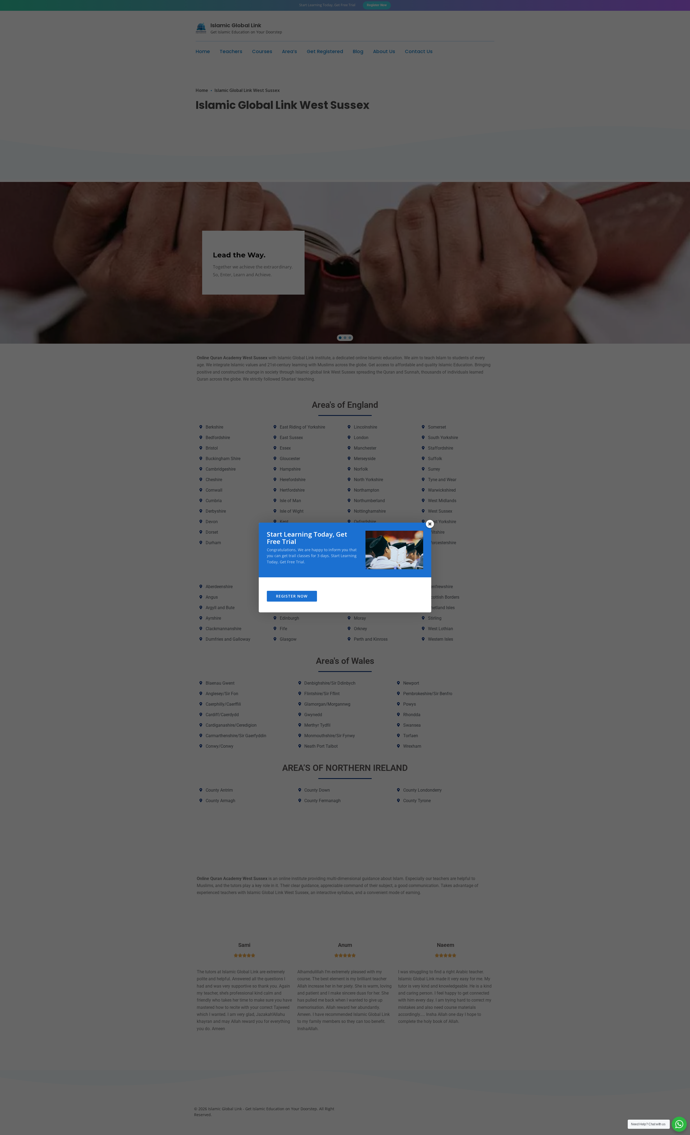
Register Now (292, 596)
